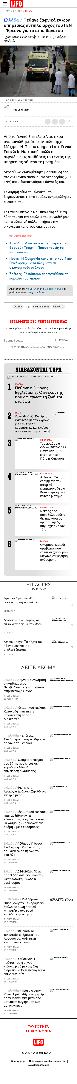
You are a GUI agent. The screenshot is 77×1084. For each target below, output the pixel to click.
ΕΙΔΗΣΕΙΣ (17, 11)
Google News (53, 288)
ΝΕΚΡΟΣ (58, 306)
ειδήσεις (42, 292)
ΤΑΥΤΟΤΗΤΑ (38, 1027)
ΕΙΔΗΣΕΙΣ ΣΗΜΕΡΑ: (21, 236)
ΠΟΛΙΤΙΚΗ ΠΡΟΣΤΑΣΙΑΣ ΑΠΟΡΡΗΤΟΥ (48, 346)
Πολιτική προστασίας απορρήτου (47, 1061)
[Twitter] (72, 91)
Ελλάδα (29, 11)
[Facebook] (67, 91)
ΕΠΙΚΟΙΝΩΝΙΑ (38, 1031)
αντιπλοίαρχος (41, 306)
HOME (7, 11)
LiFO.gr (34, 288)
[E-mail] (62, 122)
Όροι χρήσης (18, 1061)
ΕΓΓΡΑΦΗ (64, 340)
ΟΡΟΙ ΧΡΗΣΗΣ (18, 346)
